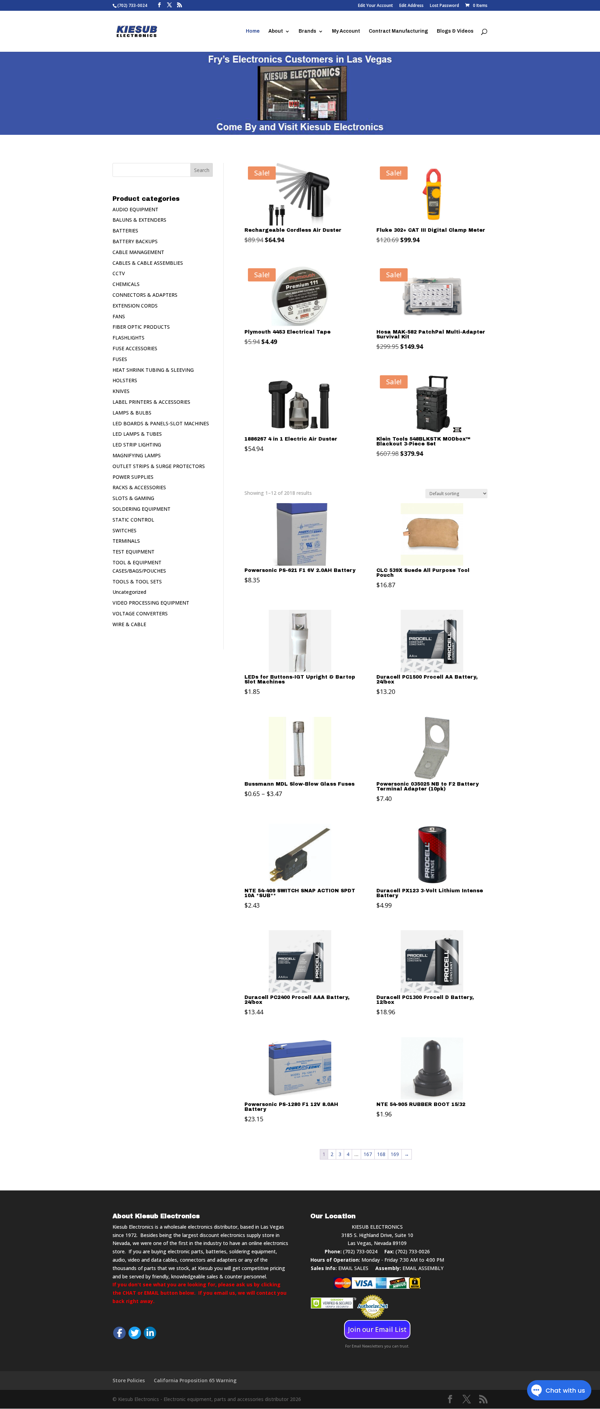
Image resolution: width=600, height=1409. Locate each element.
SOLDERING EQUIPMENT (141, 509)
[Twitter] (134, 1333)
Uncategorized (129, 592)
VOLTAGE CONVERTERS (140, 613)
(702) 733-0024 (360, 1251)
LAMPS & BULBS (131, 412)
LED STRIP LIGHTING (136, 444)
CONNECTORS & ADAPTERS (144, 295)
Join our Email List (377, 1329)
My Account (346, 31)
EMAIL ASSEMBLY (422, 1268)
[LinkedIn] (150, 1333)
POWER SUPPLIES (132, 477)
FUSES (119, 359)
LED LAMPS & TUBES (137, 434)
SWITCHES (124, 530)
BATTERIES (125, 230)
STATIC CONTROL (133, 519)
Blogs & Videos (455, 31)
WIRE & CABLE (129, 624)
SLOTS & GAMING (133, 498)
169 (395, 1154)
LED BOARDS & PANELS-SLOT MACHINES (160, 423)
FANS (118, 316)
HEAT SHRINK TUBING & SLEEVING (153, 370)
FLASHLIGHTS (128, 337)
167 (368, 1154)
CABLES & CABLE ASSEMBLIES (147, 263)
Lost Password (444, 5)
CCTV (118, 273)
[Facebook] (119, 1333)
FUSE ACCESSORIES (134, 348)
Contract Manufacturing (398, 31)
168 (381, 1154)
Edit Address (411, 5)
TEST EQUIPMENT (133, 551)
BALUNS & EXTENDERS (139, 219)
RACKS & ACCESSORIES (139, 487)
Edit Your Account (375, 5)
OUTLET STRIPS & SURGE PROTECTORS (158, 466)
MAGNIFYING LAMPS (136, 455)
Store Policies (128, 1380)
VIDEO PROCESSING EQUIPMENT (150, 602)
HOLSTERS (124, 380)
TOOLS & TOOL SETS (137, 581)
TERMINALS (126, 541)
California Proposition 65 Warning (195, 1380)
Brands (307, 31)
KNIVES (121, 391)
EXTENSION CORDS (135, 305)
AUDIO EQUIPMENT (135, 209)
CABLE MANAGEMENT (138, 252)
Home (253, 31)
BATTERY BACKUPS (135, 241)
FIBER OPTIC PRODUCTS (141, 326)
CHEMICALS (126, 284)
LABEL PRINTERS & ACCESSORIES (151, 402)
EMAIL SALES (353, 1268)
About (275, 31)
